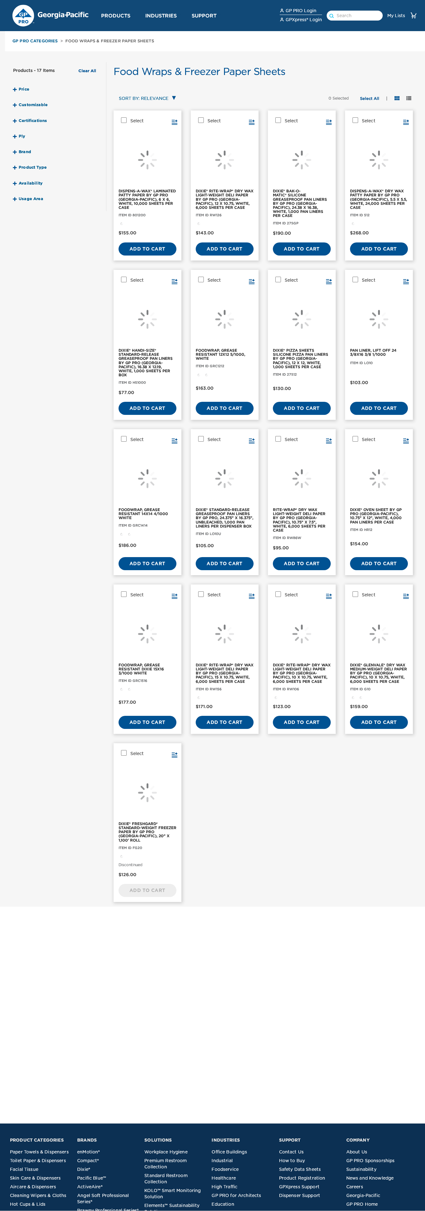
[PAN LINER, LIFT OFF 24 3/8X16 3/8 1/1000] (379, 319)
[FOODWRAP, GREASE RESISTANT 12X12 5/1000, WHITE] (225, 319)
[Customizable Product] (206, 374)
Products (115, 15)
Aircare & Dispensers (33, 1186)
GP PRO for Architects (236, 1195)
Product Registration (302, 1178)
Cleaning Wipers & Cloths (38, 1195)
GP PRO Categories (35, 41)
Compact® (88, 1160)
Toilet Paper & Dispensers (38, 1160)
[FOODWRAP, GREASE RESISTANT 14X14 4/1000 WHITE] (147, 479)
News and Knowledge (370, 1178)
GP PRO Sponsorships (370, 1160)
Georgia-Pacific (363, 1195)
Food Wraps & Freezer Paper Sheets (109, 41)
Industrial (222, 1160)
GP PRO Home (362, 1204)
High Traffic (224, 1186)
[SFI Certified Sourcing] (122, 223)
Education (223, 1204)
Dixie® (83, 1169)
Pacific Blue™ (91, 1178)
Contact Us (291, 1151)
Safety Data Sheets (300, 1169)
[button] (132, 15)
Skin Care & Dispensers (35, 1178)
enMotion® (88, 1151)
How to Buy (292, 1160)
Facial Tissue (24, 1169)
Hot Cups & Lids (27, 1204)
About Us (356, 1151)
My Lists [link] (396, 15)
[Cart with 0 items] (413, 15)
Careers (354, 1186)
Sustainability (361, 1169)
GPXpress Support (299, 1186)
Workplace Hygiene (166, 1151)
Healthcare (224, 1178)
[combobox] (146, 99)
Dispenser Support (299, 1195)
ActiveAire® (90, 1186)
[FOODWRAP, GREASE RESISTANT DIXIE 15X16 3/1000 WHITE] (147, 634)
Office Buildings (229, 1151)
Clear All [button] (87, 71)
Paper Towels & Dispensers (39, 1151)
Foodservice (225, 1169)
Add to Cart (147, 249)
